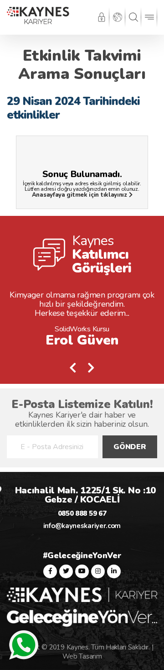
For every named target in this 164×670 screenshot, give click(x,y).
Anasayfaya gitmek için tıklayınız (80, 195)
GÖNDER (129, 447)
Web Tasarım (82, 656)
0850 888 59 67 (82, 513)
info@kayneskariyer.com (82, 525)
